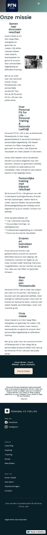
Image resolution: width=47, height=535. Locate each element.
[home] (11, 6)
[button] (38, 3)
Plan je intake (23, 371)
